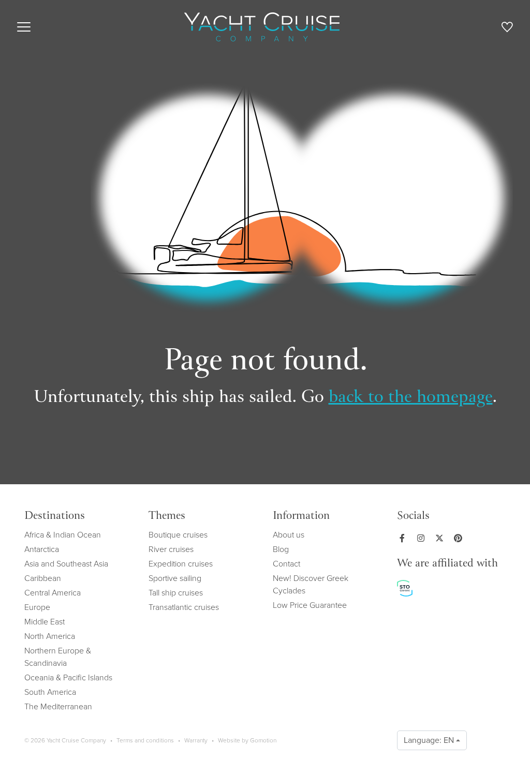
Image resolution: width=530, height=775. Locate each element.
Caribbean (42, 578)
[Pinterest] (460, 538)
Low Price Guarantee (310, 605)
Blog (281, 549)
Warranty (196, 740)
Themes (167, 516)
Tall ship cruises (176, 593)
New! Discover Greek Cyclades (310, 584)
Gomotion (263, 740)
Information (301, 516)
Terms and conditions (145, 740)
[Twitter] (441, 538)
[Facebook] (404, 538)
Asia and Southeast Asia (66, 564)
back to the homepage (411, 397)
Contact (286, 564)
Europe (37, 607)
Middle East (44, 622)
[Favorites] (506, 29)
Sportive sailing (175, 578)
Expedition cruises (181, 564)
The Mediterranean (58, 706)
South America (50, 692)
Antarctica (41, 549)
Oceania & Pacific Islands (68, 677)
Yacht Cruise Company (262, 26)
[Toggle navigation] (24, 27)
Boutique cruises (178, 535)
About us (288, 535)
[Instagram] (423, 538)
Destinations (54, 516)
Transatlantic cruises (184, 607)
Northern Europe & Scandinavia (57, 657)
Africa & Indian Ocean (62, 535)
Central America (52, 593)
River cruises (171, 549)
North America (49, 636)
